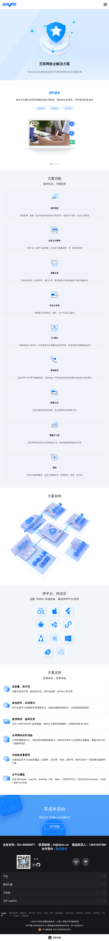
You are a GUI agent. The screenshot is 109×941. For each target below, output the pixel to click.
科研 (51, 913)
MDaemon (70, 913)
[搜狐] (36, 859)
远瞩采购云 (59, 913)
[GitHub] (38, 864)
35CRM (32, 913)
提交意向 (61, 848)
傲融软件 (23, 913)
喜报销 (88, 913)
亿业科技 (16, 915)
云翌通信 (96, 913)
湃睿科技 (25, 915)
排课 (46, 913)
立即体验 (54, 826)
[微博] (34, 864)
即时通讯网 (13, 913)
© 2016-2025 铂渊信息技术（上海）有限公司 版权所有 (54, 921)
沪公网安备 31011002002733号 (56, 929)
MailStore (80, 913)
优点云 (39, 913)
